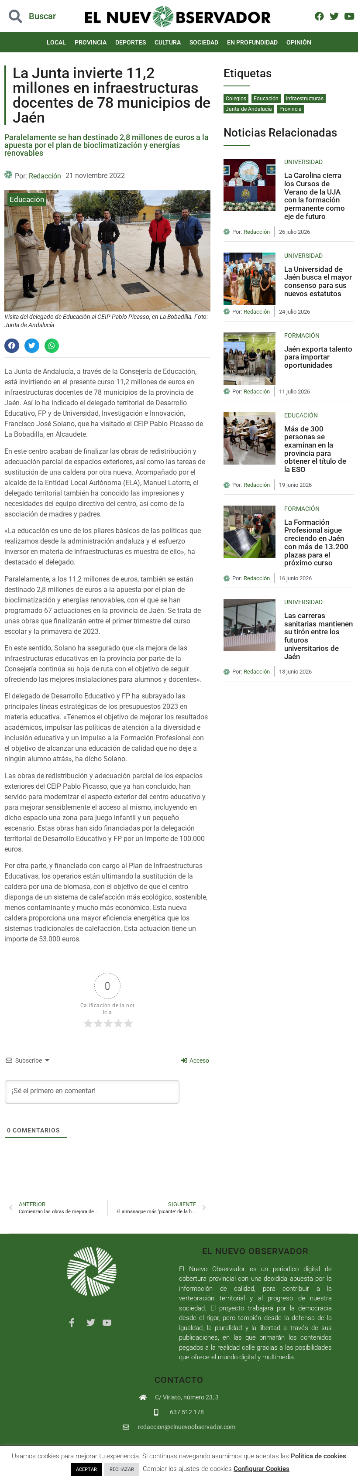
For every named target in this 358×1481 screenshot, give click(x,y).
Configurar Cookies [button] (261, 1469)
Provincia (91, 42)
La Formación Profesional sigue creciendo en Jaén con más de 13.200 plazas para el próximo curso (316, 543)
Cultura (168, 42)
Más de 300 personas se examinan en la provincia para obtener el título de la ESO (315, 449)
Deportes (130, 42)
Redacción (45, 176)
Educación (27, 199)
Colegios (236, 99)
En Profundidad (252, 42)
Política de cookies (318, 1456)
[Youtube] (349, 16)
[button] (36, 16)
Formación (302, 335)
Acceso (198, 1060)
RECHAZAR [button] (122, 1469)
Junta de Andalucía (249, 109)
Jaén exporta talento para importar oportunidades (318, 357)
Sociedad (203, 42)
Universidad (303, 161)
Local (56, 42)
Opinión (298, 42)
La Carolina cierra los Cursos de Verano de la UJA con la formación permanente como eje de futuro (314, 196)
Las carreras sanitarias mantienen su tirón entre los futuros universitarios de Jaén (318, 636)
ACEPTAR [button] (86, 1469)
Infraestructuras (305, 99)
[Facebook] (319, 16)
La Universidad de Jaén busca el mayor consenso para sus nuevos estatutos (318, 281)
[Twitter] (334, 16)
